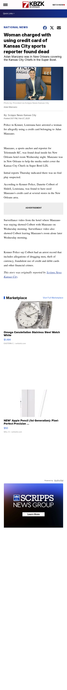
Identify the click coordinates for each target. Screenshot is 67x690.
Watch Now (58, 5)
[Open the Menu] (5, 5)
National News (16, 27)
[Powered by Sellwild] (58, 481)
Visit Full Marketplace (53, 298)
